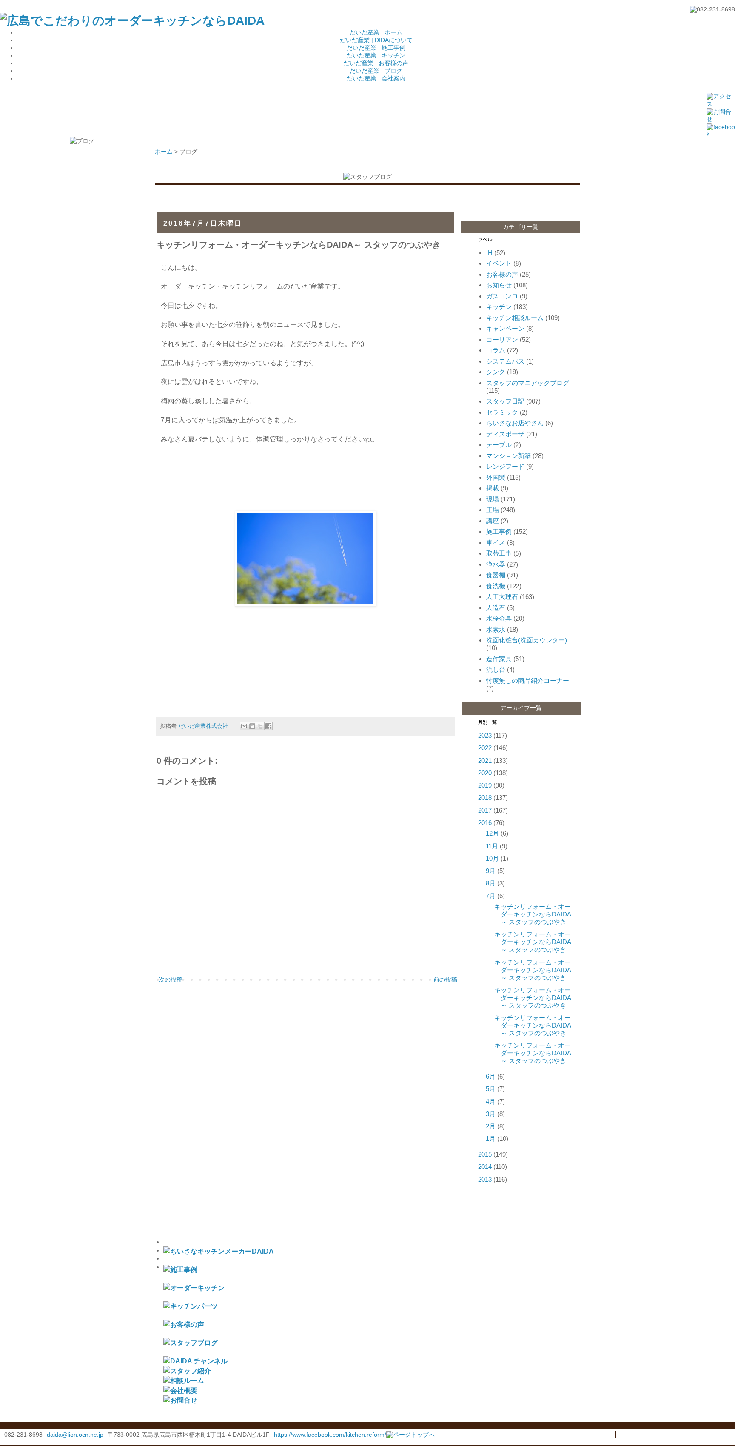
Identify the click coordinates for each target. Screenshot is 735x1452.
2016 (485, 822)
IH (489, 252)
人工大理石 (502, 596)
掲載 (492, 488)
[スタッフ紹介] (187, 1371)
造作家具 (499, 658)
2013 (485, 1179)
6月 (491, 1076)
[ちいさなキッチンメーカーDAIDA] (218, 1251)
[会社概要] (180, 1390)
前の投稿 (445, 979)
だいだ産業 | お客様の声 (376, 63)
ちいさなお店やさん (515, 423)
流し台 (495, 669)
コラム (495, 350)
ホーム (164, 151)
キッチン (499, 306)
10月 (492, 858)
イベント (499, 263)
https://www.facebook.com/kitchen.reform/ (330, 1434)
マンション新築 (508, 455)
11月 (492, 846)
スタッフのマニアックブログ (527, 383)
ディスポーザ (505, 434)
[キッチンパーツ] (190, 1306)
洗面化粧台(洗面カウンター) (526, 640)
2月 (491, 1126)
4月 (491, 1101)
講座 (492, 520)
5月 (491, 1088)
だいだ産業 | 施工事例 (376, 47)
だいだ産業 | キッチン (376, 55)
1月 (491, 1138)
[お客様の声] (183, 1324)
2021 (485, 760)
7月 (491, 895)
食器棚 (495, 575)
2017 (485, 810)
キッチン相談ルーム (515, 317)
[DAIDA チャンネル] (195, 1361)
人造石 (495, 607)
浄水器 (495, 564)
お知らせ (499, 285)
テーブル (499, 444)
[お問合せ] (180, 1400)
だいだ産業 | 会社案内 (376, 78)
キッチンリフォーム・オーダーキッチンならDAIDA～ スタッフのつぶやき (532, 914)
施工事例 (499, 531)
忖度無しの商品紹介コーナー (527, 680)
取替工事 (499, 553)
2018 (485, 797)
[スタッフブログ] (190, 1342)
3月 (491, 1113)
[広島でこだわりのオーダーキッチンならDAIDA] (132, 20)
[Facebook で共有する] (268, 726)
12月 (492, 833)
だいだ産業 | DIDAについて (376, 40)
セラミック (502, 412)
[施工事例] (180, 1269)
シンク (495, 371)
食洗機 (495, 586)
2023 (485, 735)
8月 (491, 883)
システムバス (505, 361)
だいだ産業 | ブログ (376, 70)
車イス (495, 542)
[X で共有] (260, 726)
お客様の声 (502, 274)
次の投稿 (170, 979)
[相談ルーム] (183, 1380)
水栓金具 (499, 618)
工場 (492, 509)
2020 (485, 772)
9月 (491, 870)
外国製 (495, 477)
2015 (485, 1154)
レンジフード (505, 466)
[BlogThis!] (252, 726)
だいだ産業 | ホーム (376, 32)
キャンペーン (505, 328)
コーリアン (502, 339)
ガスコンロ (502, 296)
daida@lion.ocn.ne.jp (75, 1434)
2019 (485, 785)
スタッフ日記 (505, 401)
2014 (485, 1166)
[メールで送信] (244, 726)
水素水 (495, 629)
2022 (485, 747)
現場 (492, 499)
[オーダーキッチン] (194, 1288)
